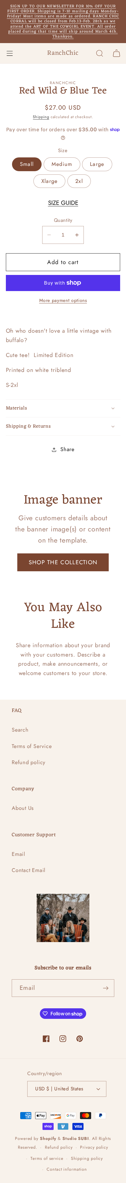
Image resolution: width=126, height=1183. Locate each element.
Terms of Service (32, 746)
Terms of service (46, 1158)
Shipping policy (87, 1158)
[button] (9, 53)
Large (97, 164)
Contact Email (28, 870)
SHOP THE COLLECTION (63, 562)
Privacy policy (94, 1147)
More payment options (63, 300)
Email (18, 854)
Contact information (67, 1169)
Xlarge (49, 181)
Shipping (41, 117)
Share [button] (67, 449)
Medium (62, 164)
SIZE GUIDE (63, 202)
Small (27, 164)
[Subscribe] (105, 988)
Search (20, 730)
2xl (79, 181)
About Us (23, 808)
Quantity (63, 220)
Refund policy (28, 762)
